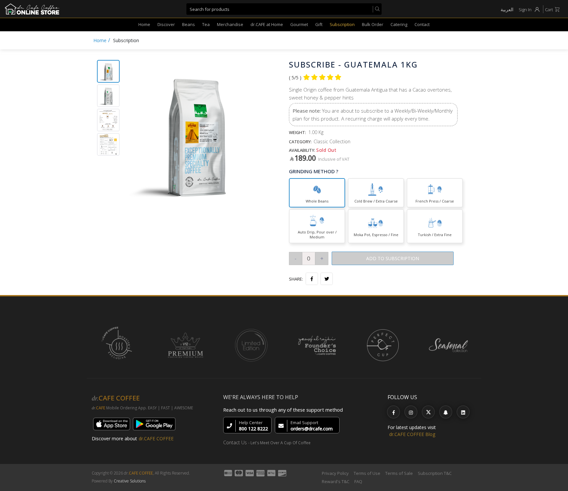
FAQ (358, 481)
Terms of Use (367, 473)
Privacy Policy (335, 473)
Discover (166, 24)
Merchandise (230, 24)
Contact (422, 24)
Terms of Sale (399, 473)
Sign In (525, 10)
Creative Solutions (130, 481)
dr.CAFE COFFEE (156, 438)
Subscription (342, 24)
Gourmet (299, 24)
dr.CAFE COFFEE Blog (412, 434)
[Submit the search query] (376, 9)
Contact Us (235, 442)
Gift (318, 24)
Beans (188, 24)
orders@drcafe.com (312, 428)
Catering (398, 24)
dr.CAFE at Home (266, 24)
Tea (206, 24)
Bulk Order (372, 24)
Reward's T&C (335, 481)
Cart (549, 10)
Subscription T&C (435, 473)
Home (144, 24)
